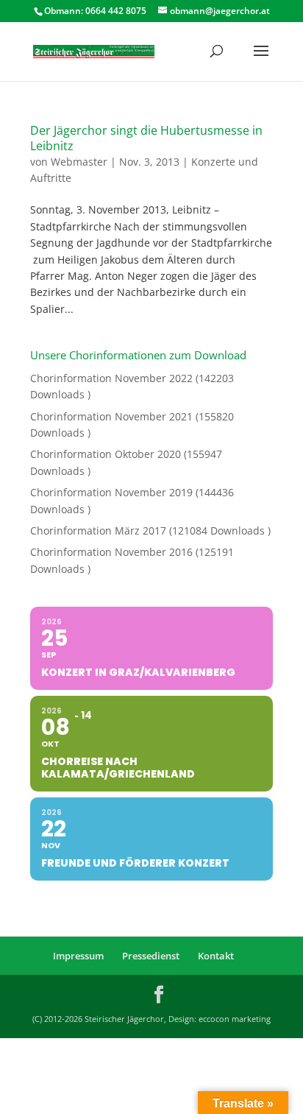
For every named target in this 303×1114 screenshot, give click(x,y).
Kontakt (216, 955)
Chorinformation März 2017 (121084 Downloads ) (150, 530)
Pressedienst (150, 955)
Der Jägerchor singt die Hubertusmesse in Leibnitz (146, 138)
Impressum (78, 955)
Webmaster (79, 162)
